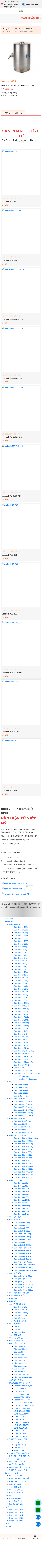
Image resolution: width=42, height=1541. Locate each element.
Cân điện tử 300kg (21, 1017)
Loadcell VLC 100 (9, 790)
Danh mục (21, 1538)
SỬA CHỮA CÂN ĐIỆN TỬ (20, 1453)
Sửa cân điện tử (15, 1501)
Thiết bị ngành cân (12, 1459)
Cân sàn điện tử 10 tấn (23, 1132)
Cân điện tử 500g (21, 938)
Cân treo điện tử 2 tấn (23, 1158)
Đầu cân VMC (19, 1355)
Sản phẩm (9, 921)
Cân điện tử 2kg (20, 949)
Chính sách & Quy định (11, 857)
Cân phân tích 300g (22, 1228)
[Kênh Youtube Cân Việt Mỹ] (14, 883)
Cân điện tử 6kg (20, 961)
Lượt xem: (25, 85)
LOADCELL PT (20, 1419)
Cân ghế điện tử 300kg (23, 1287)
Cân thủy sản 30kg (21, 1191)
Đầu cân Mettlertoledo (23, 1377)
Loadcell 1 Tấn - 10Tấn (23, 1402)
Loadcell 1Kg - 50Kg (22, 1397)
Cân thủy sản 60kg (21, 1194)
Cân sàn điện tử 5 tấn (23, 1130)
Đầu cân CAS (19, 1360)
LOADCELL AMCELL (22, 1411)
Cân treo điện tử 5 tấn (23, 1163)
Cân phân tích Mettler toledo (25, 1270)
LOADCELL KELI (20, 1436)
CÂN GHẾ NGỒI (15, 1273)
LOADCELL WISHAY (22, 1408)
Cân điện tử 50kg (21, 989)
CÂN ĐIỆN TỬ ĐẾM (17, 1296)
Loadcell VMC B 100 (10, 732)
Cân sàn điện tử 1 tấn (22, 1121)
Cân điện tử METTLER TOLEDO (27, 1073)
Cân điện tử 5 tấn (21, 1039)
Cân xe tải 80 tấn (21, 1093)
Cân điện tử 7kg (20, 963)
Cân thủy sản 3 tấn (21, 1211)
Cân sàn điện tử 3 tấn (23, 1127)
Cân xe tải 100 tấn (21, 1096)
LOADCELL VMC (20, 1433)
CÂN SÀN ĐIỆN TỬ (17, 1118)
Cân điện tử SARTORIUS (24, 1051)
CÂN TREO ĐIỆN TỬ (17, 1135)
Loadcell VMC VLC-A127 (12, 260)
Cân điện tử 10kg (21, 972)
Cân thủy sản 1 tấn (21, 1208)
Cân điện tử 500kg (21, 1028)
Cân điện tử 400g (21, 935)
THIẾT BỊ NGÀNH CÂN (18, 1439)
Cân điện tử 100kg (21, 1003)
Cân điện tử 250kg (21, 1014)
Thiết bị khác (19, 1450)
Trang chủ (7, 1538)
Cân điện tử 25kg (21, 980)
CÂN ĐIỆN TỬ (15, 924)
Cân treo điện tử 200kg (23, 1146)
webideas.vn (35, 907)
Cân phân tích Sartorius (23, 1267)
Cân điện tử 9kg (20, 969)
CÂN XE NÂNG (15, 1335)
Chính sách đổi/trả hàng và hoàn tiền (17, 865)
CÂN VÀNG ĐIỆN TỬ (17, 1321)
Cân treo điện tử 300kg (23, 1149)
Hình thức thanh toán (10, 872)
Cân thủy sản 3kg (21, 1183)
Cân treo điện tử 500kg (23, 1152)
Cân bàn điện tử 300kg (23, 1113)
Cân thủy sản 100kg (22, 1197)
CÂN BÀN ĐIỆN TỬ (17, 1099)
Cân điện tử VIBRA (21, 1054)
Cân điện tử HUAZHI (22, 1065)
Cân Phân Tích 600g (22, 1234)
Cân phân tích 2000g (22, 1242)
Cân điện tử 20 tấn (21, 1045)
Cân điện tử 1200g (21, 941)
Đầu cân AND (19, 1372)
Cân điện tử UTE (21, 1068)
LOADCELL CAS (20, 1428)
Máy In (16, 1442)
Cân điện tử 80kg (21, 997)
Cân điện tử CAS (21, 1059)
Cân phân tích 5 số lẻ (22, 1259)
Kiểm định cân (15, 1498)
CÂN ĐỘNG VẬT (15, 1324)
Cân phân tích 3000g (22, 1245)
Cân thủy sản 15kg (21, 1189)
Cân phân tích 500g (22, 1231)
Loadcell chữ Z (20, 1388)
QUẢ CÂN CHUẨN (16, 1380)
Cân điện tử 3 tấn (21, 1037)
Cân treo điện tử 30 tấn (23, 1175)
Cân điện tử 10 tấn (21, 1042)
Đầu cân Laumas (20, 1363)
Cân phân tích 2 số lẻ (22, 1251)
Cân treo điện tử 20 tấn (23, 1172)
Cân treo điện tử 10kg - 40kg (26, 1138)
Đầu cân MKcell (20, 1349)
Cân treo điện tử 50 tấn (23, 1177)
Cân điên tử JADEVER (23, 1070)
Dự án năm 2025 (16, 1518)
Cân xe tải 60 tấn (21, 1090)
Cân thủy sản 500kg (22, 1205)
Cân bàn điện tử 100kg (23, 1104)
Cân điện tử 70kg (21, 994)
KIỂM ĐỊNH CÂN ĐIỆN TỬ (19, 1456)
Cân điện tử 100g (21, 927)
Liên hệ (8, 1526)
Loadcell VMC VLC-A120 (12, 319)
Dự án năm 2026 (16, 1521)
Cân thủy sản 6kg (21, 1186)
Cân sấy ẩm (18, 1447)
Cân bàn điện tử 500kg (23, 1115)
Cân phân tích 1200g (22, 1239)
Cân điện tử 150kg (21, 1009)
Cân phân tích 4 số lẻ (22, 1256)
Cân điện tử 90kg (21, 1000)
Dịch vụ (8, 1495)
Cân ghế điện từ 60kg (23, 1276)
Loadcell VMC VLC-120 (12, 378)
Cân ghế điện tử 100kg (23, 1279)
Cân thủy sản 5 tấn (21, 1214)
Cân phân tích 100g (22, 1222)
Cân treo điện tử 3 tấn (23, 1160)
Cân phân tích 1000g (22, 1236)
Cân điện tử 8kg (20, 966)
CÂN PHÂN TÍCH (16, 1220)
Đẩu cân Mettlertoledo (28, 1076)
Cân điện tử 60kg (21, 992)
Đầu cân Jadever (21, 1366)
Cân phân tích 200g (22, 1225)
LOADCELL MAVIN (21, 1422)
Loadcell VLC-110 (9, 201)
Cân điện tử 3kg (20, 952)
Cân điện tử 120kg (21, 1006)
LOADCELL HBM (20, 1417)
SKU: (3, 85)
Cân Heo (17, 1329)
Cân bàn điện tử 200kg (23, 1110)
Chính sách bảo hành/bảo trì (13, 861)
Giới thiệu (9, 918)
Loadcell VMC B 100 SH (12, 673)
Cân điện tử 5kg (20, 958)
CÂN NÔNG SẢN (16, 1341)
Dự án (7, 1507)
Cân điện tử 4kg (20, 955)
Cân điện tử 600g (21, 944)
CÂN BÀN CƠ (14, 1298)
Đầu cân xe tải (20, 1346)
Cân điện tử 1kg (20, 947)
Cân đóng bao (19, 1318)
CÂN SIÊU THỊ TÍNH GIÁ (19, 1293)
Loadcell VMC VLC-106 (12, 437)
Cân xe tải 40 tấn (21, 1087)
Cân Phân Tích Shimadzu (24, 1265)
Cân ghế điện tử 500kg (23, 1290)
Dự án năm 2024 (16, 1515)
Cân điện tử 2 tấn (21, 1034)
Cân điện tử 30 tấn (21, 1048)
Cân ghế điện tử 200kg (23, 1284)
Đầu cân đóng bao (21, 1374)
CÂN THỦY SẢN (16, 1180)
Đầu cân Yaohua (20, 1357)
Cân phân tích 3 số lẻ (22, 1253)
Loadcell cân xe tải (21, 1394)
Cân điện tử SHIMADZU (23, 1056)
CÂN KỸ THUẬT (15, 1217)
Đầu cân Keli (19, 1369)
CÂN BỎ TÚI (14, 1301)
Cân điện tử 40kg (21, 986)
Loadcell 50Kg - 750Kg (23, 1400)
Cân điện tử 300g (21, 933)
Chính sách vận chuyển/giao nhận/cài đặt (19, 868)
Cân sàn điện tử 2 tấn (23, 1124)
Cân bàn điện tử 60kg (23, 1101)
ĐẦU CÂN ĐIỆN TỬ (17, 1343)
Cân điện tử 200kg (21, 1011)
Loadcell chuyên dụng (23, 1386)
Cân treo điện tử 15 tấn (23, 1169)
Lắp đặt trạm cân (16, 1504)
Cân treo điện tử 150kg (23, 1144)
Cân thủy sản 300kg (22, 1203)
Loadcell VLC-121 (9, 555)
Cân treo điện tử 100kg (23, 1141)
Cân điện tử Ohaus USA (23, 1062)
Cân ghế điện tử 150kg (23, 1281)
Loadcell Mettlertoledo (28, 1079)
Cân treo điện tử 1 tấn (23, 1155)
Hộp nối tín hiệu (20, 1445)
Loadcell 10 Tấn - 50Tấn (24, 1405)
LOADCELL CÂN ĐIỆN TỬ (11, 198)
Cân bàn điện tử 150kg (23, 1107)
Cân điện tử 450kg (21, 1025)
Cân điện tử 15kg (21, 975)
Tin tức (7, 1523)
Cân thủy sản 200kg (22, 1200)
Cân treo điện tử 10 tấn (23, 1166)
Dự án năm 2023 (16, 1512)
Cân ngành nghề (11, 1473)
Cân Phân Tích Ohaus (23, 1262)
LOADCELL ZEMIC (21, 1414)
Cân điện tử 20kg (21, 978)
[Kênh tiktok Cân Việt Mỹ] (13, 888)
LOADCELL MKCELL (22, 1425)
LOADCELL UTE (20, 1431)
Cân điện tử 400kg (21, 1023)
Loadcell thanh (20, 1391)
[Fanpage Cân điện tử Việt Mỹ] (16, 893)
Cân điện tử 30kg (21, 983)
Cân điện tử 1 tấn (21, 1031)
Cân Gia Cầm (19, 1332)
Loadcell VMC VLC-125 (11, 496)
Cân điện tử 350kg (21, 1020)
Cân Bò (17, 1326)
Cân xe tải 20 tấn (21, 1084)
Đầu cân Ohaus (20, 1352)
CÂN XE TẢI (14, 1082)
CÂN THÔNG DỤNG (17, 1304)
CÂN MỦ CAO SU (16, 1338)
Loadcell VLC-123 (9, 614)
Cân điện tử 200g (21, 930)
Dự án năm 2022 (16, 1509)
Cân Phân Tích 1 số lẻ (23, 1248)
